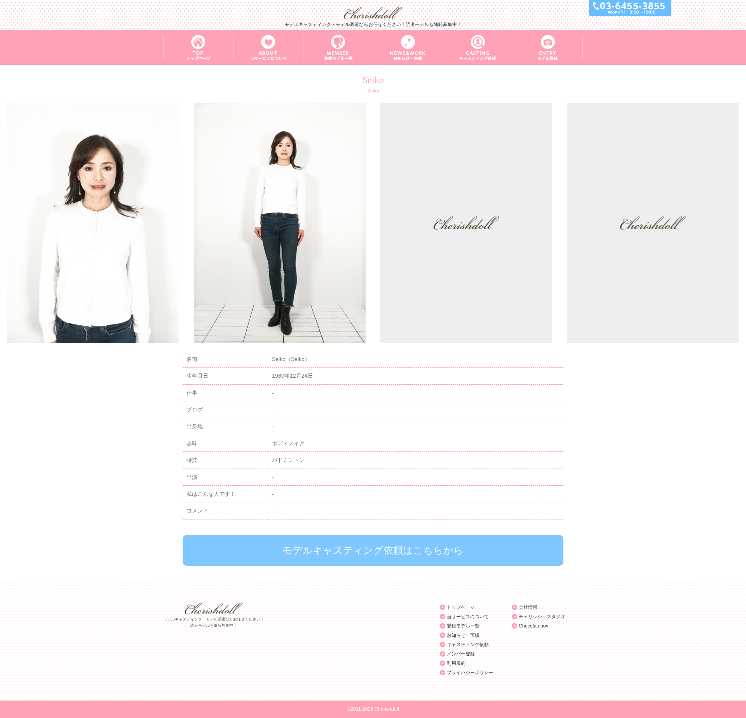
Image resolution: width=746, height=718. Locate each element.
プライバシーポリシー (470, 672)
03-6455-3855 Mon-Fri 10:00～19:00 (630, 8)
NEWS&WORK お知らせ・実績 (408, 47)
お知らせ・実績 (463, 635)
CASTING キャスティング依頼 (478, 47)
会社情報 (528, 607)
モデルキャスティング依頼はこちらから (373, 550)
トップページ (461, 607)
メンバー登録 (461, 654)
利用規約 (456, 663)
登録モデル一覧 (463, 626)
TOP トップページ (198, 47)
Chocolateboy (533, 626)
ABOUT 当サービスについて (268, 47)
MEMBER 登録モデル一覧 (338, 47)
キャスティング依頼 (468, 644)
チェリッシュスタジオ (542, 616)
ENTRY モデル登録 (548, 47)
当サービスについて (468, 616)
